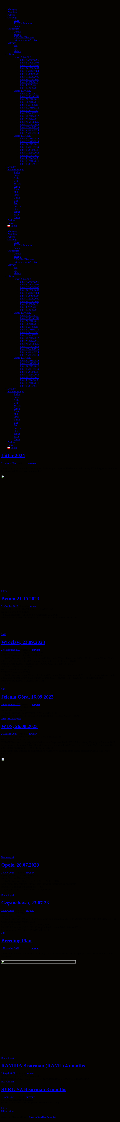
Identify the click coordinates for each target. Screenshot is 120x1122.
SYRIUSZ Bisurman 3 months (33, 1089)
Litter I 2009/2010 (29, 304)
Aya (16, 422)
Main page (13, 231)
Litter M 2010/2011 (29, 318)
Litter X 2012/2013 (29, 346)
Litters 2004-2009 (22, 279)
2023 (3, 634)
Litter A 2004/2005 (29, 281)
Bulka (17, 419)
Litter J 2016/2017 (29, 380)
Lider (16, 242)
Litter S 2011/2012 (29, 332)
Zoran (17, 248)
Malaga (17, 256)
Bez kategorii (14, 718)
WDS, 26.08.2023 (19, 726)
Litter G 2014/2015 (29, 374)
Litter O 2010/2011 (29, 324)
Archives (12, 442)
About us (12, 234)
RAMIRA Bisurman (24, 259)
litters (4, 591)
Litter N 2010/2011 (29, 321)
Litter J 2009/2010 (29, 307)
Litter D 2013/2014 (29, 366)
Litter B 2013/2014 (29, 360)
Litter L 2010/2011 (29, 315)
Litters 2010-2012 (22, 312)
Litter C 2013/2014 (29, 363)
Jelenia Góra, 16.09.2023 (27, 697)
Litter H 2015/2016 (29, 377)
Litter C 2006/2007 (29, 287)
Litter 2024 (13, 455)
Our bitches (13, 250)
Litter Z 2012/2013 (29, 352)
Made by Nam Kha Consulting (42, 1117)
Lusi (16, 431)
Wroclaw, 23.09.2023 (23, 642)
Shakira (17, 405)
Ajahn (17, 394)
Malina (17, 273)
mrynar (32, 463)
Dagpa (17, 408)
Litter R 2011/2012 (29, 329)
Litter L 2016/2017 (29, 386)
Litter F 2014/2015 (29, 371)
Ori (15, 270)
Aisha (17, 400)
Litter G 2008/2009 (29, 298)
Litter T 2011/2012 (29, 335)
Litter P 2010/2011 (29, 326)
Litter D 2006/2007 (29, 290)
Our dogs (12, 239)
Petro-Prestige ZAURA (25, 262)
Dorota (17, 253)
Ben (16, 402)
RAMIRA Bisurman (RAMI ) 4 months (43, 1065)
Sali (16, 267)
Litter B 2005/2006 (29, 284)
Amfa (16, 411)
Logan (17, 397)
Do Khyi (12, 388)
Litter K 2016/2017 (29, 383)
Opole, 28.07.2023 (20, 865)
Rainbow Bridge (16, 391)
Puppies (11, 236)
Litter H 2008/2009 (29, 301)
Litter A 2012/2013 (29, 355)
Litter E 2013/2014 (29, 369)
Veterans (12, 265)
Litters (11, 276)
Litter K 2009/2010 (29, 310)
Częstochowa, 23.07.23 (25, 903)
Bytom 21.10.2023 (20, 598)
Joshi (16, 436)
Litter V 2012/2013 (29, 341)
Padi (16, 425)
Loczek (17, 428)
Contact (11, 445)
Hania (17, 439)
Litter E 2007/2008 (29, 293)
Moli (16, 414)
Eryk (16, 416)
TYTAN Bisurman (23, 245)
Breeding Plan (16, 940)
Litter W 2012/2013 (30, 343)
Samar (17, 433)
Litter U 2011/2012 (29, 338)
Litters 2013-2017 (22, 357)
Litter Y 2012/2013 (29, 349)
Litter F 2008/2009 (29, 295)
